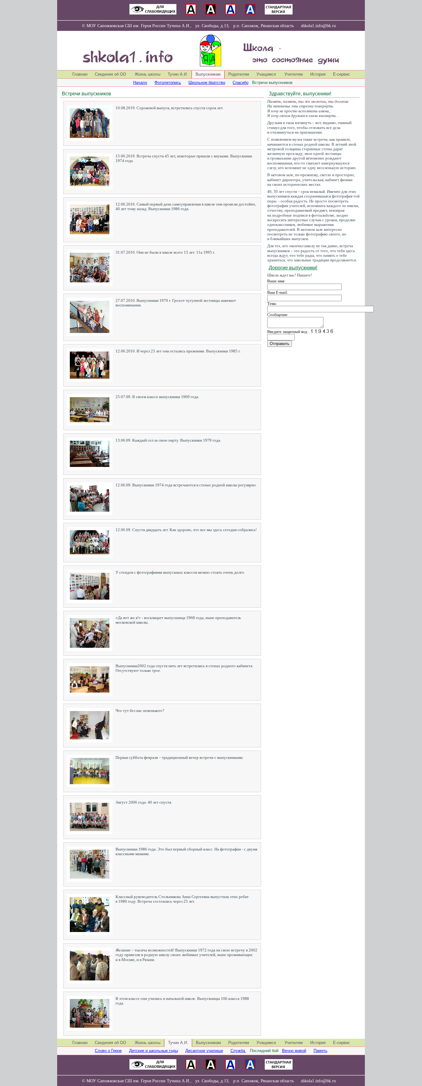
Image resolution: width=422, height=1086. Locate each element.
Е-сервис (341, 74)
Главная (79, 74)
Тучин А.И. (178, 74)
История (318, 74)
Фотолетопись (167, 82)
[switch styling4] (230, 13)
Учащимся (266, 74)
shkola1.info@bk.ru (318, 25)
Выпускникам (208, 1042)
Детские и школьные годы (153, 1050)
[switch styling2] (191, 13)
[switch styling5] (250, 13)
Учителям (294, 74)
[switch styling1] (153, 13)
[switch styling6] (278, 13)
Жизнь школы (147, 74)
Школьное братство (206, 82)
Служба (238, 1050)
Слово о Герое (108, 1050)
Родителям (238, 74)
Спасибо (240, 82)
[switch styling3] (211, 13)
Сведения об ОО (111, 74)
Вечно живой (294, 1050)
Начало (140, 82)
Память (320, 1050)
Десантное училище (204, 1050)
